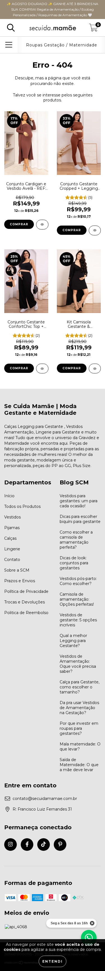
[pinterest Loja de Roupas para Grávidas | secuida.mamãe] (60, 844)
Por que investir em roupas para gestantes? (79, 728)
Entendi (52, 961)
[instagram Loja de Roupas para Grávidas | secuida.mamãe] (10, 844)
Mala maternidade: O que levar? (80, 747)
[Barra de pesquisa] (11, 28)
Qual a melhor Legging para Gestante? (73, 640)
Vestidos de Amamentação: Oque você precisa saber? (78, 664)
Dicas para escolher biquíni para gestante (80, 519)
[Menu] (9, 45)
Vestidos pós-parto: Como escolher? (78, 581)
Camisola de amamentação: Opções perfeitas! (77, 599)
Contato (12, 559)
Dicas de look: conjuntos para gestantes (74, 562)
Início (9, 495)
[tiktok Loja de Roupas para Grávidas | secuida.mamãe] (43, 844)
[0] (93, 29)
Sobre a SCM (16, 570)
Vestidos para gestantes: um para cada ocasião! (78, 500)
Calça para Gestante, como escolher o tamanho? (79, 687)
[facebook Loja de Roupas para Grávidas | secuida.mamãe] (27, 844)
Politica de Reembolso (26, 612)
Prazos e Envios (19, 580)
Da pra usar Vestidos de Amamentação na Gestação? (79, 707)
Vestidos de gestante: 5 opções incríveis (78, 619)
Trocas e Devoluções (24, 602)
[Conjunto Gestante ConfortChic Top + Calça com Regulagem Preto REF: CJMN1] (42, 368)
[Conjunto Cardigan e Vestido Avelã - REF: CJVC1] (42, 224)
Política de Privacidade (26, 591)
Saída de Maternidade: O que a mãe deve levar (79, 764)
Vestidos (12, 517)
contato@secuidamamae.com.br (45, 798)
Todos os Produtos (22, 506)
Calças (10, 538)
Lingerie (12, 548)
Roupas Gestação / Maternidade (61, 45)
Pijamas (12, 527)
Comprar (19, 224)
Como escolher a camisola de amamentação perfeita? (76, 540)
